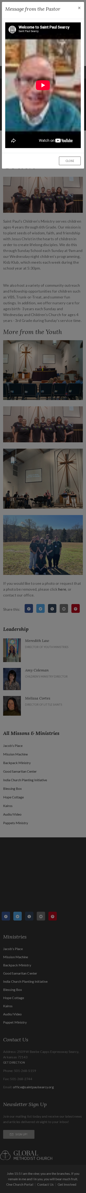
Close (70, 161)
